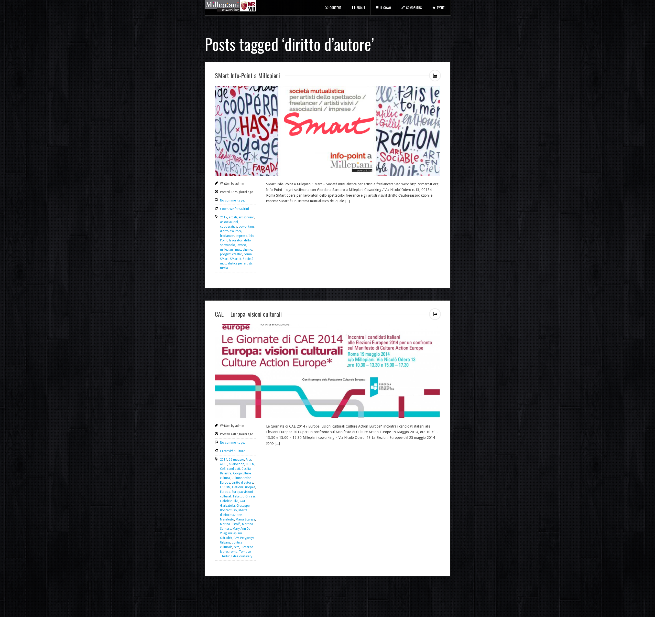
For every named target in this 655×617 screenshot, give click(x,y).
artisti (233, 217)
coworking (246, 226)
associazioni (229, 222)
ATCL (223, 464)
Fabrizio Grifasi (244, 496)
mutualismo (243, 249)
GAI (242, 501)
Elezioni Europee (243, 487)
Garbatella (227, 505)
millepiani (227, 249)
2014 (223, 459)
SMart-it (235, 259)
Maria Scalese (245, 519)
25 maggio (236, 459)
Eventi (441, 7)
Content (336, 7)
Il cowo (385, 7)
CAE (222, 469)
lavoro (241, 245)
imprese (241, 236)
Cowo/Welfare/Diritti (234, 209)
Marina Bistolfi (230, 524)
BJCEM (250, 464)
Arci (248, 459)
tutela (224, 268)
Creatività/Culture (232, 451)
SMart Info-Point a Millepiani (247, 75)
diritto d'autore (231, 231)
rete (236, 547)
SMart (224, 259)
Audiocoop (236, 464)
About (361, 7)
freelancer (227, 236)
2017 (223, 217)
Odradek (226, 538)
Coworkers (414, 7)
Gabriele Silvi (229, 501)
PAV (236, 538)
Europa (225, 492)
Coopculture (242, 473)
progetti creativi (231, 254)
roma (248, 254)
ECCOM (225, 487)
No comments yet (232, 200)
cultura (225, 478)
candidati (233, 469)
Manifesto (227, 519)
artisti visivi (246, 217)
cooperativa (228, 226)
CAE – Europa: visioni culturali (248, 313)
